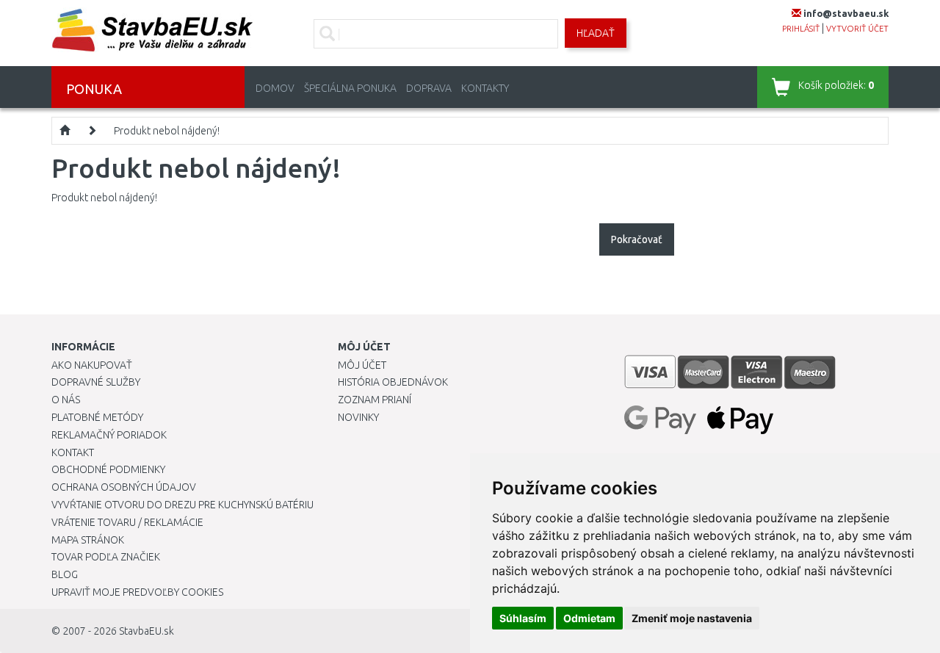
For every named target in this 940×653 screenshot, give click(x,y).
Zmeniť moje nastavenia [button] (692, 618)
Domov (275, 88)
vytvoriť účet (857, 28)
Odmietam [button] (589, 618)
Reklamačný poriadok (109, 435)
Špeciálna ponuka (350, 88)
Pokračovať (636, 239)
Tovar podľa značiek (105, 557)
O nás (65, 399)
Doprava (429, 88)
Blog (64, 574)
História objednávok (393, 382)
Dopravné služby (95, 382)
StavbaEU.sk (146, 631)
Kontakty (485, 88)
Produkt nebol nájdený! (167, 131)
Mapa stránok (87, 540)
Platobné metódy (97, 417)
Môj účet (362, 365)
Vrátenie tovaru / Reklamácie (127, 522)
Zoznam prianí (374, 399)
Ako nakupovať (91, 365)
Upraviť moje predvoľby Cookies (137, 592)
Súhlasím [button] (522, 618)
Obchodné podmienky (108, 469)
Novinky (358, 417)
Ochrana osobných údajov (123, 487)
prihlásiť (801, 28)
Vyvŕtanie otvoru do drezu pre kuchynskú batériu (182, 505)
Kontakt (72, 452)
